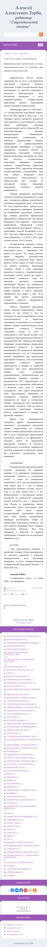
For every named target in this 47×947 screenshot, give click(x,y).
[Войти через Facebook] (21, 890)
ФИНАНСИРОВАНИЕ (15, 797)
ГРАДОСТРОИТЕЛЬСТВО (17, 730)
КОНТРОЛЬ (11, 833)
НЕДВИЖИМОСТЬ (14, 820)
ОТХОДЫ (10, 875)
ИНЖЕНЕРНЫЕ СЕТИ (15, 768)
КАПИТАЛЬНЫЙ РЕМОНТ (17, 676)
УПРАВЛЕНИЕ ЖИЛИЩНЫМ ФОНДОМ (22, 643)
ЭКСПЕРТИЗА (12, 733)
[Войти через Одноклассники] (35, 890)
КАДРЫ (10, 836)
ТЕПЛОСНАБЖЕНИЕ (15, 646)
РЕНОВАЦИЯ (12, 751)
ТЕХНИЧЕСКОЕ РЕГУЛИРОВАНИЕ (21, 727)
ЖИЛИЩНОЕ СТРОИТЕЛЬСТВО (20, 683)
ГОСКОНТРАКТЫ (13, 784)
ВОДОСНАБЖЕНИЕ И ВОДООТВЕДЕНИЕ (23, 689)
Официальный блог (14, 925)
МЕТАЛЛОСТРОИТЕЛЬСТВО (18, 670)
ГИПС (9, 839)
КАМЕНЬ (10, 780)
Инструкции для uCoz (15, 934)
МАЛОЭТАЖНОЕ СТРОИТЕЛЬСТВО (21, 748)
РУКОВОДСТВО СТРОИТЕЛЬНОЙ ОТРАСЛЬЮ (19, 661)
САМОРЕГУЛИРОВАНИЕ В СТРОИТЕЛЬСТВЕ (16, 653)
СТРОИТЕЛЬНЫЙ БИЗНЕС (17, 771)
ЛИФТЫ (10, 673)
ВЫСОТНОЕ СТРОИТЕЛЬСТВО (19, 764)
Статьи (15, 54)
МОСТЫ (10, 774)
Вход (29, 623)
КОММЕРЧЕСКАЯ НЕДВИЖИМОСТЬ (21, 817)
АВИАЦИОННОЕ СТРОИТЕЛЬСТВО (21, 745)
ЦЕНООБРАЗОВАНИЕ (15, 720)
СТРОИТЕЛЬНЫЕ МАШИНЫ (18, 869)
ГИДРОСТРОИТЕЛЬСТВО (17, 695)
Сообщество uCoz (14, 928)
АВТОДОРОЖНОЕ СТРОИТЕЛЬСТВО (22, 852)
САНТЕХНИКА (12, 717)
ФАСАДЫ (10, 866)
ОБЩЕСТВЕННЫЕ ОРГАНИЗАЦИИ (21, 724)
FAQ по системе (13, 931)
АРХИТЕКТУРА (13, 826)
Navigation (10, 44)
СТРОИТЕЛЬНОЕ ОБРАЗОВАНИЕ (20, 704)
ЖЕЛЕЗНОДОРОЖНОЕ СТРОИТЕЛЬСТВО (24, 740)
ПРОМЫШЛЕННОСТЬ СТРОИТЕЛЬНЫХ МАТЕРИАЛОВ (21, 856)
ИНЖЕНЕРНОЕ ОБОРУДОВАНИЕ (20, 800)
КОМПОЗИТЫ (12, 849)
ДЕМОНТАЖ (12, 787)
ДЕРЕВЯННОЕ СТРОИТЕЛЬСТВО (20, 698)
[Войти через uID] (12, 890)
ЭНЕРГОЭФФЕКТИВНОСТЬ (18, 714)
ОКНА (9, 813)
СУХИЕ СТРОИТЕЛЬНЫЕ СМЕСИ (20, 758)
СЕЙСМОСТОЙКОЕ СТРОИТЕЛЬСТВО (22, 707)
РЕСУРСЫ (24, 54)
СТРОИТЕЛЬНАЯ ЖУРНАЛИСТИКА (21, 737)
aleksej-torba (11, 591)
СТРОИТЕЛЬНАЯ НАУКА (17, 701)
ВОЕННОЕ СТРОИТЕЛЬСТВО (19, 843)
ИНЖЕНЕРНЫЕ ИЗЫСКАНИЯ (18, 680)
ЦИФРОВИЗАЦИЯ (14, 872)
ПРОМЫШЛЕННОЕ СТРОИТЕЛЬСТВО (22, 846)
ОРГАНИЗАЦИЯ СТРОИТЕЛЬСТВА (21, 761)
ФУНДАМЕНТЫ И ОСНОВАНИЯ (19, 755)
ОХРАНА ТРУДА (13, 823)
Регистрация (21, 623)
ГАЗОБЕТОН (12, 803)
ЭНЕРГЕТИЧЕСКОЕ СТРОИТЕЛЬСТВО (22, 636)
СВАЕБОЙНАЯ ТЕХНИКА (17, 649)
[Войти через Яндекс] (26, 890)
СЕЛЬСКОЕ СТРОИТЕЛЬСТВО (19, 863)
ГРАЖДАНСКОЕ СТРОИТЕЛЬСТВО (21, 790)
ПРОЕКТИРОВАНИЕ (15, 667)
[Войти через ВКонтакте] (17, 890)
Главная (7, 54)
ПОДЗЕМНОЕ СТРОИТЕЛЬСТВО (20, 711)
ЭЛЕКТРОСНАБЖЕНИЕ (16, 640)
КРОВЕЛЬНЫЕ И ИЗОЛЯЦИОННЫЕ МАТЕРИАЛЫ (20, 807)
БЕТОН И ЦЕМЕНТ (14, 686)
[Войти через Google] (30, 890)
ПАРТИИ (10, 830)
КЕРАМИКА (11, 777)
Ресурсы (17, 594)
